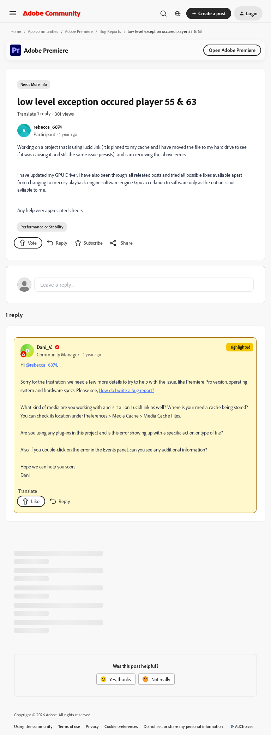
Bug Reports (110, 31)
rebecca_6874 (48, 127)
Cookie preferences (121, 726)
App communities (43, 31)
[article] (135, 425)
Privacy (92, 726)
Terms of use (69, 726)
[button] (12, 15)
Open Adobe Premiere (232, 50)
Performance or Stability (42, 226)
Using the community (33, 726)
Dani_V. (44, 347)
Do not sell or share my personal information (183, 726)
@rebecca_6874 (41, 365)
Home (16, 31)
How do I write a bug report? (126, 390)
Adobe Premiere (79, 31)
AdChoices (244, 726)
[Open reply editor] (135, 284)
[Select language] (177, 13)
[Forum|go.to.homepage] (52, 13)
